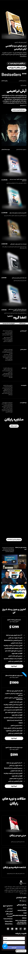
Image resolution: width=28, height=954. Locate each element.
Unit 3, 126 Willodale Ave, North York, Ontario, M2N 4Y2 (21, 922)
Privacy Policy (9, 921)
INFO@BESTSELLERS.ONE (19, 916)
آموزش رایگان (9, 914)
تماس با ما (10, 916)
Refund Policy (9, 924)
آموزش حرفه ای (9, 911)
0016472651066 (22, 910)
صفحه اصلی (10, 909)
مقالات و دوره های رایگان (14, 801)
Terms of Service (8, 919)
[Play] (14, 562)
